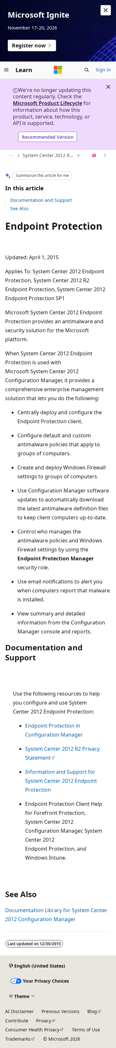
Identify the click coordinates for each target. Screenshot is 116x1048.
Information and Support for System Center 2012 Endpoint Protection (61, 780)
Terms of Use (86, 1030)
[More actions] (105, 156)
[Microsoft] (58, 70)
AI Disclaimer (19, 1011)
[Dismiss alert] (106, 10)
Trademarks (18, 1039)
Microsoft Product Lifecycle (47, 103)
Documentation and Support (41, 200)
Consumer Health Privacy (32, 1030)
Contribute (16, 1021)
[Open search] (86, 70)
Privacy (43, 1021)
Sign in (103, 70)
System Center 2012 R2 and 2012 (49, 155)
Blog (92, 1011)
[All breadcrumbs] (10, 156)
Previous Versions (61, 1011)
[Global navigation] (6, 70)
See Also (19, 208)
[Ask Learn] (94, 156)
